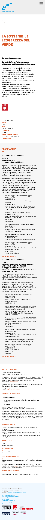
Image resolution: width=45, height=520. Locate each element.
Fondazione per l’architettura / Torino (16, 492)
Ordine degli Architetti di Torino (10, 496)
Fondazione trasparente (8, 495)
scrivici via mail (13, 382)
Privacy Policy (5, 499)
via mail (16, 466)
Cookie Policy (5, 498)
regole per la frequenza (13, 389)
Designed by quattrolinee (8, 500)
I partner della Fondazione (8, 503)
